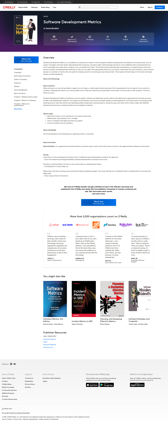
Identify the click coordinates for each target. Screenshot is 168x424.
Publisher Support (49, 339)
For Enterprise (9, 2)
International (48, 374)
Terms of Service (7, 419)
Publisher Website (49, 344)
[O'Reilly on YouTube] (15, 364)
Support (28, 374)
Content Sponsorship (9, 399)
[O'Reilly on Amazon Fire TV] (137, 386)
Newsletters (29, 381)
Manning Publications (143, 40)
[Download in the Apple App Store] (92, 386)
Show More (18, 109)
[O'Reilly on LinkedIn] (11, 364)
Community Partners (9, 390)
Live (54, 7)
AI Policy (28, 387)
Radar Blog (45, 7)
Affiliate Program (8, 393)
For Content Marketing (64, 2)
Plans (142, 7)
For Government (22, 2)
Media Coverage (8, 387)
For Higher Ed (36, 2)
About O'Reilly (8, 374)
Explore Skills (23, 7)
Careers (5, 381)
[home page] (9, 7)
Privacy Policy (30, 384)
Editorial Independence (30, 419)
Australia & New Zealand (51, 378)
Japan (45, 381)
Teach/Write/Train (8, 378)
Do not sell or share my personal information (16, 413)
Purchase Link (48, 347)
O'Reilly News (6, 384)
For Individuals (48, 2)
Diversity (5, 396)
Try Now (159, 7)
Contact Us (29, 378)
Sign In (150, 7)
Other (45, 342)
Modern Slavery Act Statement (48, 419)
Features (34, 7)
